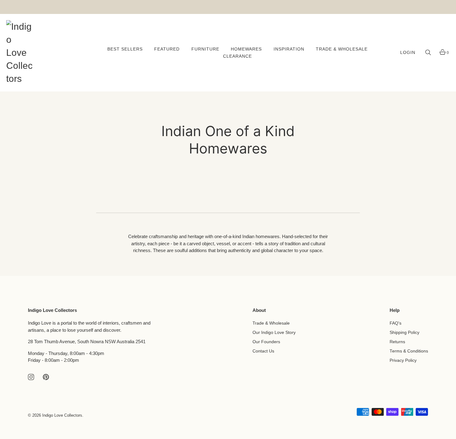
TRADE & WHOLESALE (342, 49)
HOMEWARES (246, 49)
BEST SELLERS (125, 49)
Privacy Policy (403, 360)
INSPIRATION (289, 49)
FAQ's (395, 323)
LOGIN (407, 52)
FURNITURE (205, 49)
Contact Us (263, 351)
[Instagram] (31, 376)
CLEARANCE (237, 56)
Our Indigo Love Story (274, 332)
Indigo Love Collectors (62, 415)
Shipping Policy (404, 332)
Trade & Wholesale (271, 323)
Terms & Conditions (409, 351)
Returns (397, 341)
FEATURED (167, 49)
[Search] (428, 53)
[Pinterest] (46, 376)
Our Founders (266, 341)
